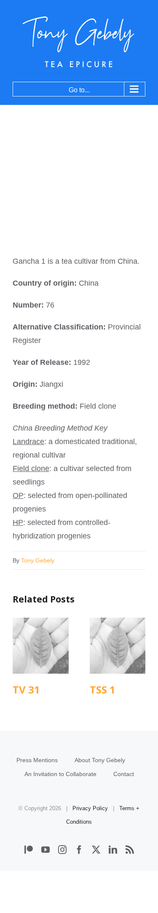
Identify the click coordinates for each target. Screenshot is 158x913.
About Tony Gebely (100, 760)
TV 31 (41, 646)
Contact (123, 774)
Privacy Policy (90, 808)
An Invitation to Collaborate (60, 774)
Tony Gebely (37, 560)
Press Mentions (37, 760)
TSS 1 (117, 646)
